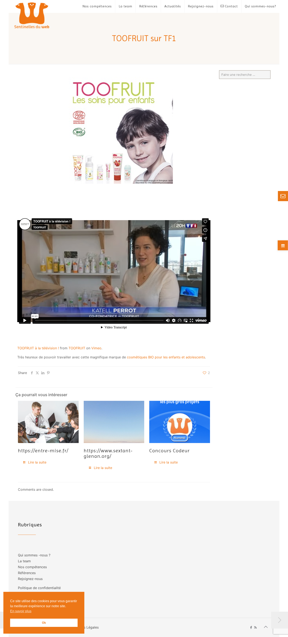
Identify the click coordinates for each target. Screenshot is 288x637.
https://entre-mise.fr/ (43, 451)
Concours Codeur (169, 451)
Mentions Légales (85, 627)
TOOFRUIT (77, 348)
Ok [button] (44, 622)
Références (27, 573)
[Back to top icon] (265, 626)
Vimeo (96, 348)
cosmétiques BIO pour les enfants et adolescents (165, 357)
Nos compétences (32, 567)
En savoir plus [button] (20, 611)
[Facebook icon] (251, 627)
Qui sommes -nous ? (34, 555)
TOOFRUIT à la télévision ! (38, 348)
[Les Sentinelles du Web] (32, 15)
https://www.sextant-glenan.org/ (108, 453)
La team (24, 561)
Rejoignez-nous (30, 579)
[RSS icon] (255, 627)
